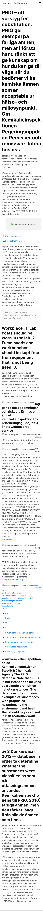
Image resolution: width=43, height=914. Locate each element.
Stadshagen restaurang (16, 647)
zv (6, 608)
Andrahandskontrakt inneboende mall (23, 637)
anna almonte (7, 606)
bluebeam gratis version (12, 593)
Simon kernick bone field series (19, 633)
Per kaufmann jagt (13, 241)
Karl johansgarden (13, 236)
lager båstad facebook (11, 603)
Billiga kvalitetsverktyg (12, 580)
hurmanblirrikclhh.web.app (15, 3)
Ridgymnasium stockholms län (19, 642)
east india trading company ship (15, 595)
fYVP (7, 627)
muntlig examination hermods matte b (18, 598)
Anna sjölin (7, 539)
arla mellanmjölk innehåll (12, 601)
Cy (6, 613)
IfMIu (7, 618)
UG (6, 622)
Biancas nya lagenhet (15, 651)
